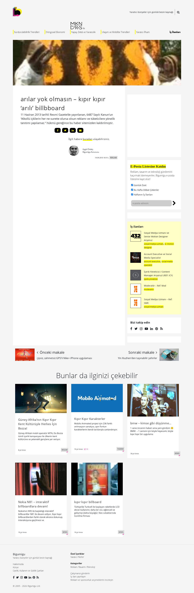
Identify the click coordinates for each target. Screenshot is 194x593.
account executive (152, 261)
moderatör (149, 289)
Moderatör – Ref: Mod (155, 285)
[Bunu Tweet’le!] (65, 130)
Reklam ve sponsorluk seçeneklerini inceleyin (91, 579)
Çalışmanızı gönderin (80, 573)
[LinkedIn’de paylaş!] (73, 130)
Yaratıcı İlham (143, 32)
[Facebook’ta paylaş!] (58, 130)
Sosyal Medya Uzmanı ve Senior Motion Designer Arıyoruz (156, 236)
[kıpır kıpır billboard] (97, 478)
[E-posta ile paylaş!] (80, 130)
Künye (16, 567)
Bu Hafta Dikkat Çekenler (146, 189)
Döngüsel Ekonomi (55, 32)
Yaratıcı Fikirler (77, 557)
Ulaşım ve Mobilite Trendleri (116, 32)
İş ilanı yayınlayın (78, 576)
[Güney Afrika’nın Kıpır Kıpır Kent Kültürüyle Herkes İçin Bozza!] (41, 398)
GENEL (177, 453)
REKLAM (113, 157)
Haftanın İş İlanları (143, 194)
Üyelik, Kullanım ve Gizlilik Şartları (28, 570)
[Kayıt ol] (174, 203)
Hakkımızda (18, 564)
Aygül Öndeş (88, 149)
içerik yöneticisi (151, 279)
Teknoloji (91, 567)
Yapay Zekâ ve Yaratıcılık (83, 32)
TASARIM (120, 449)
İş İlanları (175, 32)
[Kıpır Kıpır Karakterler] (97, 397)
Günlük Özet (140, 185)
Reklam (73, 567)
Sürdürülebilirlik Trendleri (26, 32)
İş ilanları (136, 226)
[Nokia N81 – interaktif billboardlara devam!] (41, 478)
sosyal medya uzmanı (153, 243)
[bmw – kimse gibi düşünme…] (153, 400)
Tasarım (82, 567)
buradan (87, 139)
